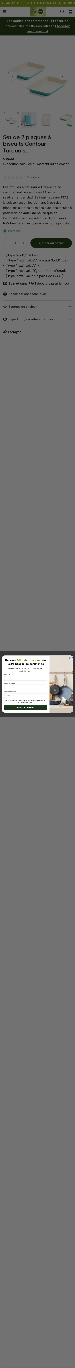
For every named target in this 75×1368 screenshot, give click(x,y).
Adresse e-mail (9, 683)
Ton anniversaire (10, 692)
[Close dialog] (70, 657)
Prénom (7, 675)
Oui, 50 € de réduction (25, 707)
